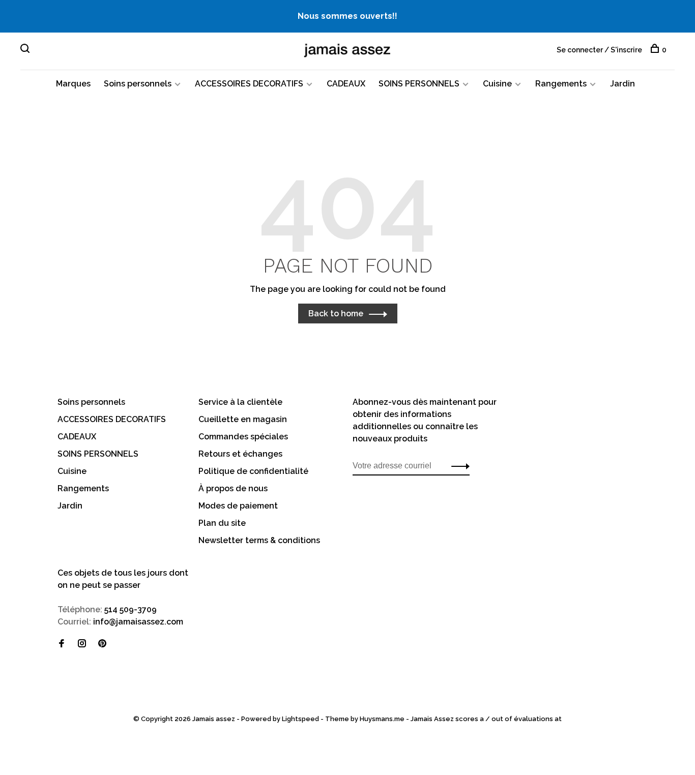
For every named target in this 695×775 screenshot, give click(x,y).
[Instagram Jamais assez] (82, 644)
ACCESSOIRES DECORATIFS (249, 83)
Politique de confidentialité (253, 471)
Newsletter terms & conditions (259, 540)
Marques (73, 83)
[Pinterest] (102, 644)
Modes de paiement (238, 506)
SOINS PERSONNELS (419, 83)
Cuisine (497, 83)
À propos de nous (233, 488)
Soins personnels (137, 83)
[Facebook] (61, 644)
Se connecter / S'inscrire (599, 50)
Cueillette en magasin (242, 419)
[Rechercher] (26, 50)
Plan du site (222, 523)
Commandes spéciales (243, 436)
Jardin (622, 83)
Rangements (561, 83)
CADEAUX (346, 83)
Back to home (335, 313)
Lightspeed (300, 719)
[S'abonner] (458, 466)
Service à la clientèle (240, 402)
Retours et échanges (240, 454)
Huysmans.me (383, 719)
